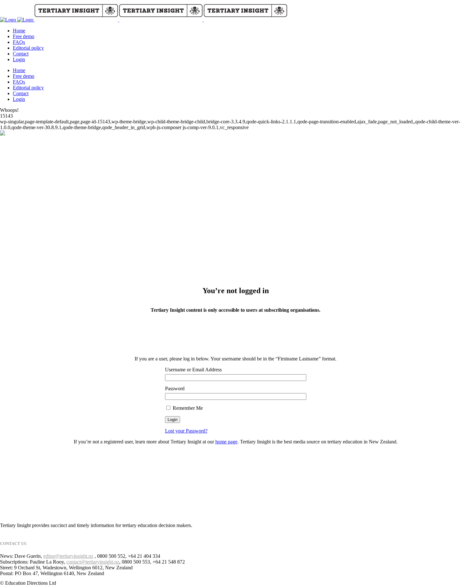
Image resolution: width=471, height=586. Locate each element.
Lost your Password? (186, 430)
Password (175, 388)
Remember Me (187, 408)
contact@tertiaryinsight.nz (92, 562)
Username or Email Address (193, 369)
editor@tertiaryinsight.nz (68, 556)
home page (226, 441)
